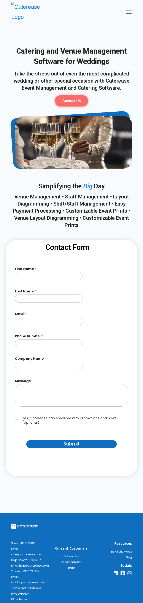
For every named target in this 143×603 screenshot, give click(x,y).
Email (21, 313)
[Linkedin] (115, 573)
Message (23, 381)
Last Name (25, 291)
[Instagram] (129, 573)
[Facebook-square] (122, 573)
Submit (71, 444)
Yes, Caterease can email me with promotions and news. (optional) (69, 420)
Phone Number (29, 336)
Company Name (30, 358)
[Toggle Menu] (129, 12)
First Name (25, 269)
